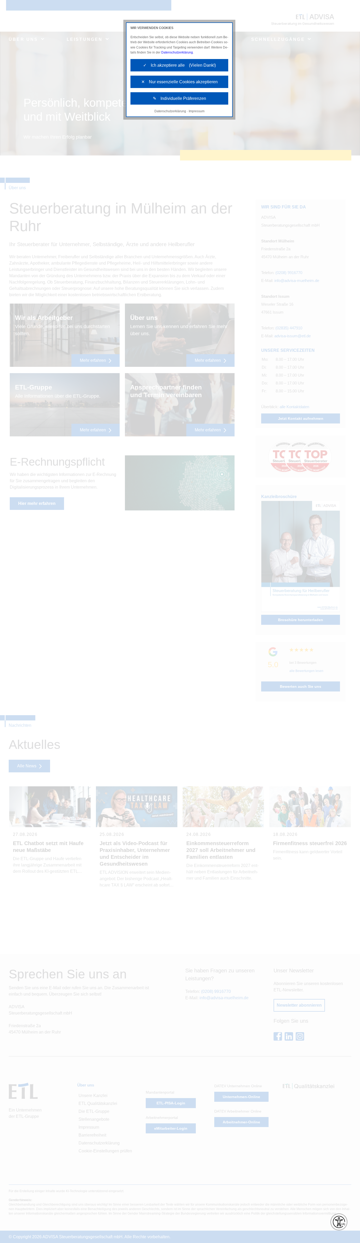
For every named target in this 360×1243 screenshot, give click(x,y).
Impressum (197, 111)
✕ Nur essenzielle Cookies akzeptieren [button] (179, 82)
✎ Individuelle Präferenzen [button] (179, 98)
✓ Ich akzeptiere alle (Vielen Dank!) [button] (179, 65)
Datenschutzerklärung (177, 52)
